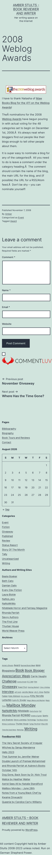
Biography (8, 433)
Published (7, 536)
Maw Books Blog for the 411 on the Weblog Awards (25, 103)
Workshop (20, 730)
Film (35, 682)
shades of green (36, 716)
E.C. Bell (30, 682)
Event (21, 217)
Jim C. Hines (38, 692)
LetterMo (7, 700)
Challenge (9, 681)
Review (6, 540)
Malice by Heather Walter (16, 779)
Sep (7, 509)
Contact (6, 442)
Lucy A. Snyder (19, 700)
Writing (6, 563)
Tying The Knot (35, 724)
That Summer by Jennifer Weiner (20, 756)
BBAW (38, 665)
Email (6, 307)
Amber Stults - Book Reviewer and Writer (26, 9)
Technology (31, 720)
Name (6, 290)
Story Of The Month (13, 549)
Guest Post (22, 687)
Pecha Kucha (34, 711)
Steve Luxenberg (20, 720)
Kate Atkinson (14, 696)
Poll (40, 711)
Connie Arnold (22, 682)
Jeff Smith (17, 692)
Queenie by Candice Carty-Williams (22, 802)
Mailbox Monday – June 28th (18, 788)
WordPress (31, 830)
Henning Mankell (33, 687)
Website (6, 324)
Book (19, 670)
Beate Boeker (9, 576)
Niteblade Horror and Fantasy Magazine (24, 608)
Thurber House (10, 626)
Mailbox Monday (21, 705)
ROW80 (25, 715)
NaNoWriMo (9, 603)
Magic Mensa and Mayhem (36, 700)
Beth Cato (7, 580)
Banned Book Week (28, 665)
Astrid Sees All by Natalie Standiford (22, 783)
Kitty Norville (37, 696)
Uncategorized (10, 558)
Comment (8, 257)
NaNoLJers (8, 599)
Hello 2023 (8, 752)
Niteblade (23, 710)
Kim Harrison (25, 696)
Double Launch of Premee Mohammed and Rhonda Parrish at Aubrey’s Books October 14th (23, 766)
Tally (4, 554)
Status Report (10, 545)
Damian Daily (9, 585)
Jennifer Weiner (27, 692)
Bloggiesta (8, 670)
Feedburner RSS (11, 736)
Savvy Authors (10, 617)
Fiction (6, 527)
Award (13, 221)
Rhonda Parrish (10, 612)
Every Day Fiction (12, 590)
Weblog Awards (11, 119)
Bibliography (9, 428)
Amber (8, 214)
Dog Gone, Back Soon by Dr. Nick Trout (24, 774)
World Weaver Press (13, 630)
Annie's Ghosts (7, 665)
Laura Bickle (9, 594)
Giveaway (7, 531)
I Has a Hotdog (45, 687)
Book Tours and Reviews (16, 437)
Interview (8, 691)
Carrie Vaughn (39, 676)
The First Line (9, 621)
